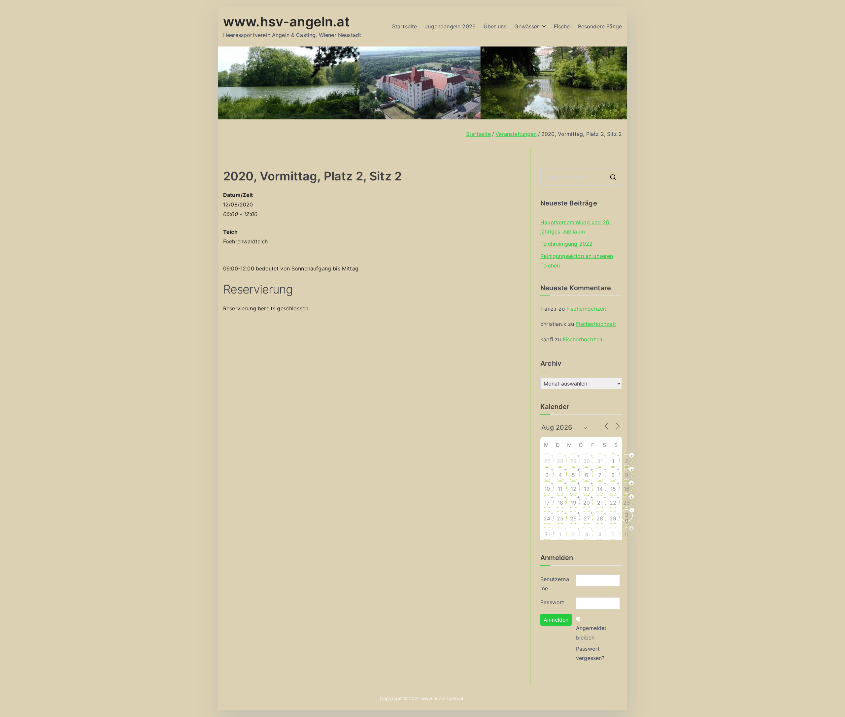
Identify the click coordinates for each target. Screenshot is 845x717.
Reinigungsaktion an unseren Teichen (576, 261)
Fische (562, 26)
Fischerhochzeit (586, 308)
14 (600, 488)
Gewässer (526, 26)
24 (547, 518)
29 (573, 461)
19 (573, 502)
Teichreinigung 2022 (566, 243)
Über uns (495, 26)
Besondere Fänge (600, 26)
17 (547, 502)
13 (587, 488)
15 (613, 488)
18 (560, 502)
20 (586, 502)
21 (600, 502)
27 (547, 461)
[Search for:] (581, 177)
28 (560, 461)
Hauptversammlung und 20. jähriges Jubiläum (575, 227)
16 (626, 488)
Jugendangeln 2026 (450, 26)
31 (600, 461)
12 (573, 488)
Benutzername (554, 584)
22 (613, 502)
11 (560, 488)
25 (560, 518)
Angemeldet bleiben (591, 633)
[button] (542, 26)
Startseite (404, 26)
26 (573, 518)
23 (626, 502)
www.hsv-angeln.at (286, 22)
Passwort (552, 602)
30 (586, 461)
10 (547, 488)
